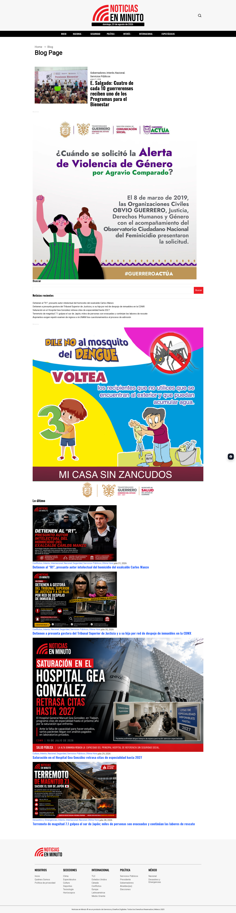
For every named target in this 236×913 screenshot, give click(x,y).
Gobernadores (98, 72)
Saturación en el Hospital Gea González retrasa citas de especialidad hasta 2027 (71, 310)
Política (110, 33)
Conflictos (37, 563)
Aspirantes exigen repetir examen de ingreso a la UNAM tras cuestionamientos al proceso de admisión (82, 317)
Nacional (77, 33)
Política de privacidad (45, 883)
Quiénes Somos (42, 879)
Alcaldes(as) (126, 886)
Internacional (146, 33)
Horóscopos (69, 892)
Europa (95, 889)
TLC (93, 876)
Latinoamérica (98, 892)
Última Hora (107, 563)
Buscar (37, 281)
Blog (50, 46)
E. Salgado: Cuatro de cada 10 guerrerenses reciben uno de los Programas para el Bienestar (111, 93)
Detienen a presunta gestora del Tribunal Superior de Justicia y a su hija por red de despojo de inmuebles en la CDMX (89, 306)
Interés (126, 33)
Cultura (36, 753)
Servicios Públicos (100, 76)
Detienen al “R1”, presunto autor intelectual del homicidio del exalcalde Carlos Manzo (73, 303)
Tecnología (68, 889)
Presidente (125, 879)
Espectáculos (168, 33)
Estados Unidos (99, 879)
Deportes (67, 886)
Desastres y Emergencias (45, 820)
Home (38, 46)
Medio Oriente (98, 896)
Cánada (95, 883)
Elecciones (125, 889)
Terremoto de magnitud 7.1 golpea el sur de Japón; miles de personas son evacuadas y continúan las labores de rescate (90, 313)
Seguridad (95, 33)
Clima (65, 876)
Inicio (63, 33)
